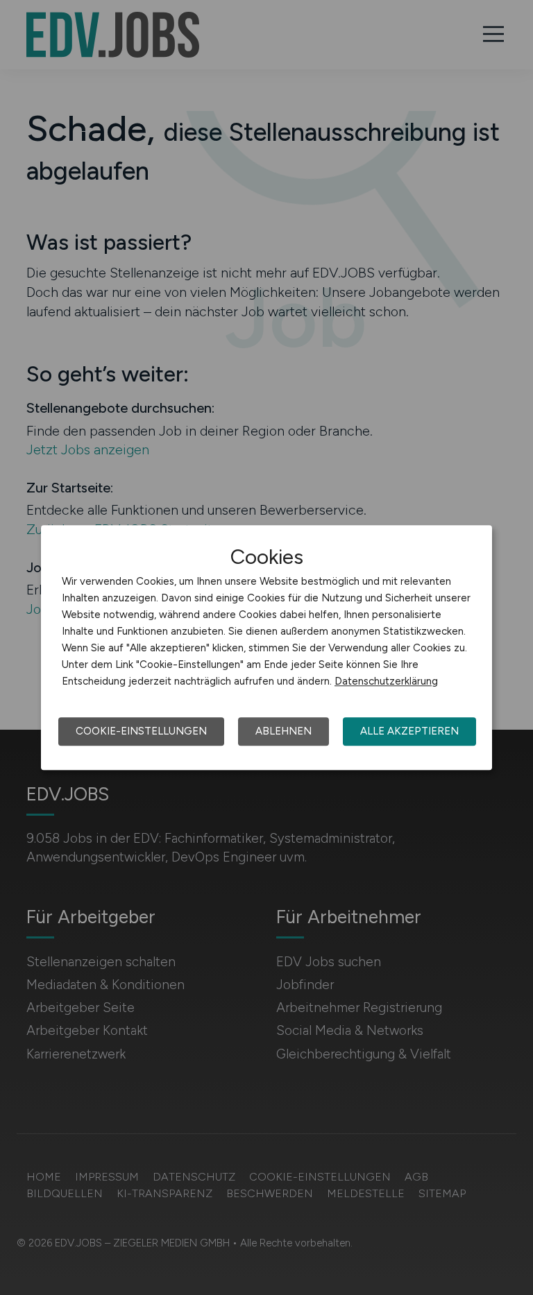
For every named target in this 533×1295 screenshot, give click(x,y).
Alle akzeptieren (409, 731)
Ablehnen (283, 731)
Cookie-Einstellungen (141, 731)
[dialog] (266, 648)
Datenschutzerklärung (386, 681)
